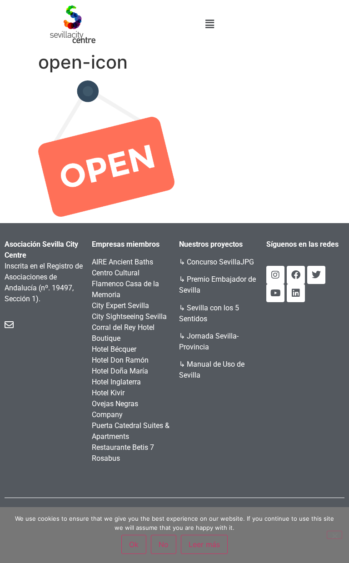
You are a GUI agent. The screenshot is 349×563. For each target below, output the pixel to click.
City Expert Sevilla (120, 305)
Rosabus (106, 458)
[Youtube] (275, 293)
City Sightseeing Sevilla (129, 316)
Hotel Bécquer (114, 349)
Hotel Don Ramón (120, 360)
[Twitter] (316, 275)
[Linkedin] (296, 293)
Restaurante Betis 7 (123, 447)
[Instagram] (275, 275)
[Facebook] (296, 275)
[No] (334, 535)
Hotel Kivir (108, 393)
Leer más (204, 544)
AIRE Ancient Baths (122, 262)
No (164, 544)
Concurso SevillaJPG (220, 262)
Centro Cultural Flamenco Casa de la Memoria (125, 284)
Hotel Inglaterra (116, 382)
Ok (134, 544)
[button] (210, 23)
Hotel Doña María (120, 371)
